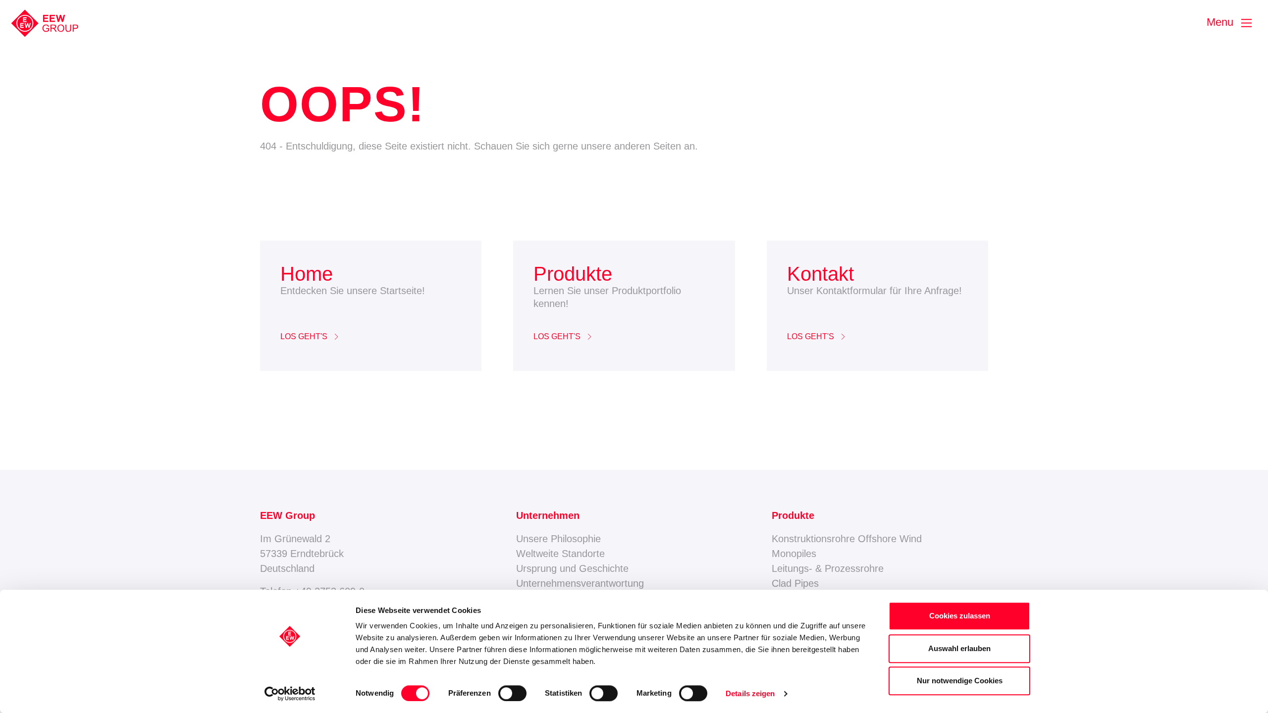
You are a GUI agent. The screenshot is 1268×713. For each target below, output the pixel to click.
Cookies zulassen (959, 615)
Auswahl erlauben (959, 648)
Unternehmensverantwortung (580, 583)
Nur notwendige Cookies (960, 680)
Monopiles (794, 553)
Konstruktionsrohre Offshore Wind (847, 538)
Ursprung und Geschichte (572, 568)
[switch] (512, 693)
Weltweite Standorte (560, 553)
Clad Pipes (795, 583)
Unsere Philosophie (558, 538)
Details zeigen (750, 693)
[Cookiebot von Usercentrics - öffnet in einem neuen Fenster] (290, 693)
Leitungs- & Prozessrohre (828, 568)
